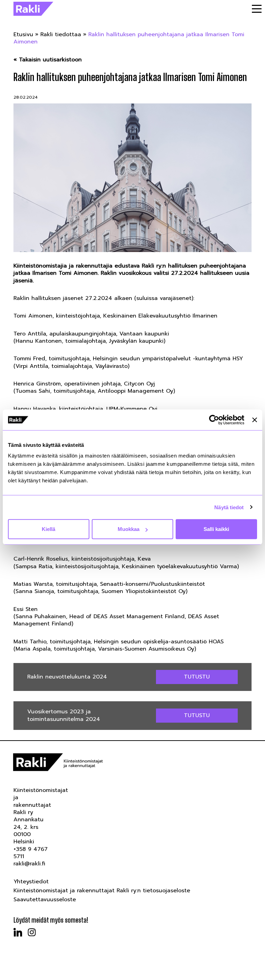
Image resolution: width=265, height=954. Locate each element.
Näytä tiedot (229, 507)
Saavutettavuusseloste (44, 899)
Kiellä (48, 529)
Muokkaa (128, 529)
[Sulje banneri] (254, 419)
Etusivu (23, 34)
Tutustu (197, 677)
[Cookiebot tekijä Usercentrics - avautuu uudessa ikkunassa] (214, 419)
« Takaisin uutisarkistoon (47, 59)
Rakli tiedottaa (60, 34)
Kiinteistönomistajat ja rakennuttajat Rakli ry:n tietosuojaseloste (101, 890)
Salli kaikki (216, 529)
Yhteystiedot (31, 881)
